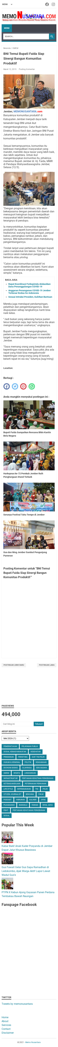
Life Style (8, 789)
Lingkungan (30, 773)
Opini (43, 800)
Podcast (8, 800)
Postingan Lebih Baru (14, 665)
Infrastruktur (11, 778)
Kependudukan (24, 789)
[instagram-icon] (53, 4)
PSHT (6, 810)
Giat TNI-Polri (38, 757)
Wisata (17, 773)
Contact (6, 1028)
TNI (36, 789)
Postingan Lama (46, 665)
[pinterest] (23, 386)
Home (5, 1017)
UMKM (6, 773)
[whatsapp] (32, 386)
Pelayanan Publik (30, 746)
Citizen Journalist (12, 794)
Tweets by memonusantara (17, 1003)
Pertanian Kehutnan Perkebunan (37, 778)
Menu (7, 28)
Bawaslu (23, 805)
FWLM (41, 794)
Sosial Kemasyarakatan (15, 752)
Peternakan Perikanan (35, 784)
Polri (45, 789)
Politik (28, 762)
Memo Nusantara (33, 1042)
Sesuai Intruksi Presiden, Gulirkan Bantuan (30, 297)
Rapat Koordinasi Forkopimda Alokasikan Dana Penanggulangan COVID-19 (29, 285)
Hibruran (20, 800)
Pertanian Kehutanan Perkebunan (29, 810)
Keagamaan (41, 762)
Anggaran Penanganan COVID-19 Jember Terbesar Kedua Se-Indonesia (29, 291)
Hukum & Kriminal (12, 762)
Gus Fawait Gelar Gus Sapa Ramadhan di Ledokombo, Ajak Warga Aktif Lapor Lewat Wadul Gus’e (26, 871)
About (5, 1021)
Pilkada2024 (9, 805)
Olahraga (27, 768)
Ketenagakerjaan (12, 784)
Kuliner (32, 800)
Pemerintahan (10, 746)
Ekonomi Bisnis (11, 768)
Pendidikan (9, 757)
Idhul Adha (48, 805)
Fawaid (35, 805)
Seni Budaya (41, 768)
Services (6, 1025)
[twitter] (15, 386)
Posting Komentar (27, 69)
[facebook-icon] (47, 4)
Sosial (7, 816)
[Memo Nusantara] (29, 16)
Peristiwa (22, 757)
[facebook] (6, 386)
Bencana (30, 794)
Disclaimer (8, 1032)
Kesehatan (36, 752)
